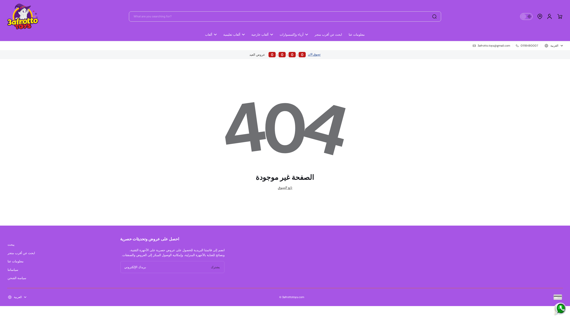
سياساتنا (13, 270)
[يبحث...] (434, 16)
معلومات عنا (16, 261)
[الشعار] (22, 16)
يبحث (11, 245)
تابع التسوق (285, 187)
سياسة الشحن (17, 278)
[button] (539, 16)
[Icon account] (549, 16)
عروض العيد (276, 54)
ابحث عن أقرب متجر (21, 253)
